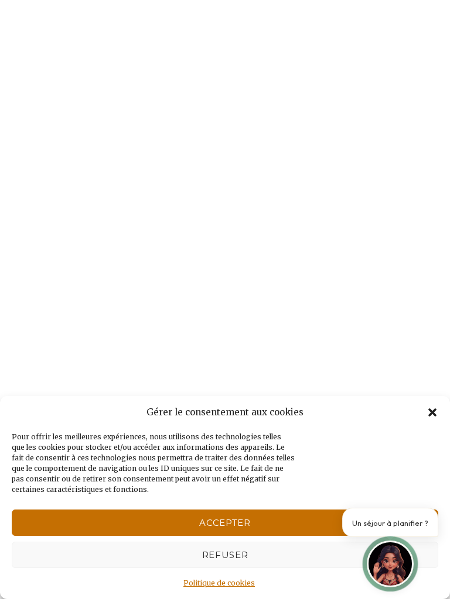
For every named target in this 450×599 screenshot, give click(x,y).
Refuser (225, 554)
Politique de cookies (219, 583)
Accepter (225, 522)
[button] (432, 412)
